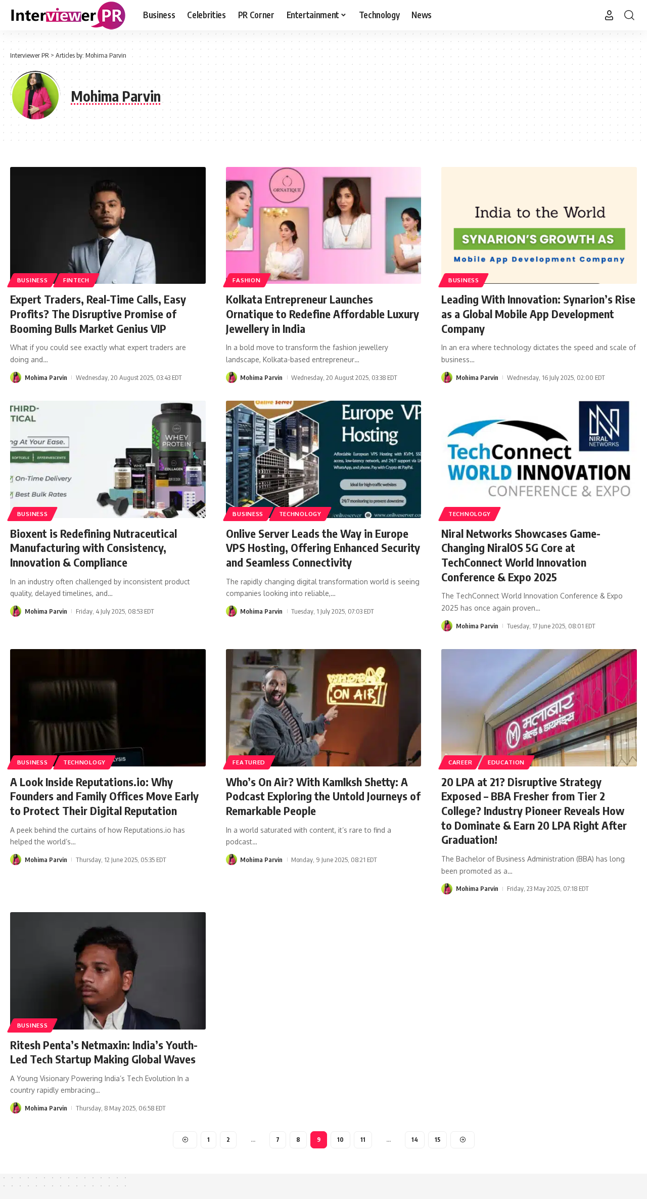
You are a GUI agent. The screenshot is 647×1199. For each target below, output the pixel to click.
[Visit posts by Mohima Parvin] (15, 377)
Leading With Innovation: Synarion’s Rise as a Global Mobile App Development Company (538, 313)
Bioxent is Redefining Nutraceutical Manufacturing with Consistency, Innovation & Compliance (93, 547)
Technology (300, 514)
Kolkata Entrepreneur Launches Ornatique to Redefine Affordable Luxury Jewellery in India (322, 313)
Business (32, 280)
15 (437, 1139)
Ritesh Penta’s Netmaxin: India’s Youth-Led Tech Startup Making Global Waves (104, 1052)
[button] (609, 15)
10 (340, 1139)
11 (362, 1139)
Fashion (246, 280)
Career (460, 762)
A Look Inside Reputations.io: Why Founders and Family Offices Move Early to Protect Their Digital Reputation (104, 796)
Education (506, 762)
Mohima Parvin (46, 377)
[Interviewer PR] (68, 15)
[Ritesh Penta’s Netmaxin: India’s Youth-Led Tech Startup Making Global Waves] (108, 971)
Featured (249, 762)
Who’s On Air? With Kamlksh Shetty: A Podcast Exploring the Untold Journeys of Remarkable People (323, 796)
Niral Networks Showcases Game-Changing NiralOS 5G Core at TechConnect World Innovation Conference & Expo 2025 (520, 555)
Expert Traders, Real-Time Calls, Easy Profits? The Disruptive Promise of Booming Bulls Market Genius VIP (98, 313)
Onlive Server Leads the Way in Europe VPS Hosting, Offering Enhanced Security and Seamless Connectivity (323, 547)
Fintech (76, 280)
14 (414, 1139)
